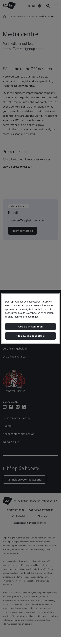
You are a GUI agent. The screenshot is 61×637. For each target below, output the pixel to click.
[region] (30, 318)
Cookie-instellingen (30, 326)
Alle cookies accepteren (31, 335)
